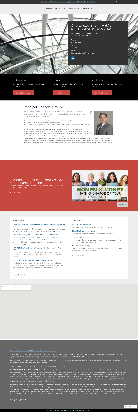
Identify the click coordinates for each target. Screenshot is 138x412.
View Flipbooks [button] (101, 93)
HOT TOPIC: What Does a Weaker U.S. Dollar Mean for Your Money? (37, 249)
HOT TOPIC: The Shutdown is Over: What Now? (32, 260)
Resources (72, 9)
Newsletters (19, 220)
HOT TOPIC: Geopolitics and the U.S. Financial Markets (35, 235)
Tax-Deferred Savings (81, 246)
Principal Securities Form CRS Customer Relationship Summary (33, 351)
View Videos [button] (60, 93)
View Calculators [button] (22, 93)
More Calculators (79, 256)
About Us (59, 9)
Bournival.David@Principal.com (83, 53)
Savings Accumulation (81, 225)
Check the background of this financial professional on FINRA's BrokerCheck (68, 2)
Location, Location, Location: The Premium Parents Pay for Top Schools (39, 225)
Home (49, 9)
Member (88, 387)
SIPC (93, 387)
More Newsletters (21, 275)
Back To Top (129, 406)
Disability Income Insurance (83, 231)
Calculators (78, 220)
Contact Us (87, 9)
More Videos (15, 192)
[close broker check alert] (116, 2)
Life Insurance (78, 237)
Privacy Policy (15, 400)
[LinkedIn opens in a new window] (73, 58)
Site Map (24, 400)
